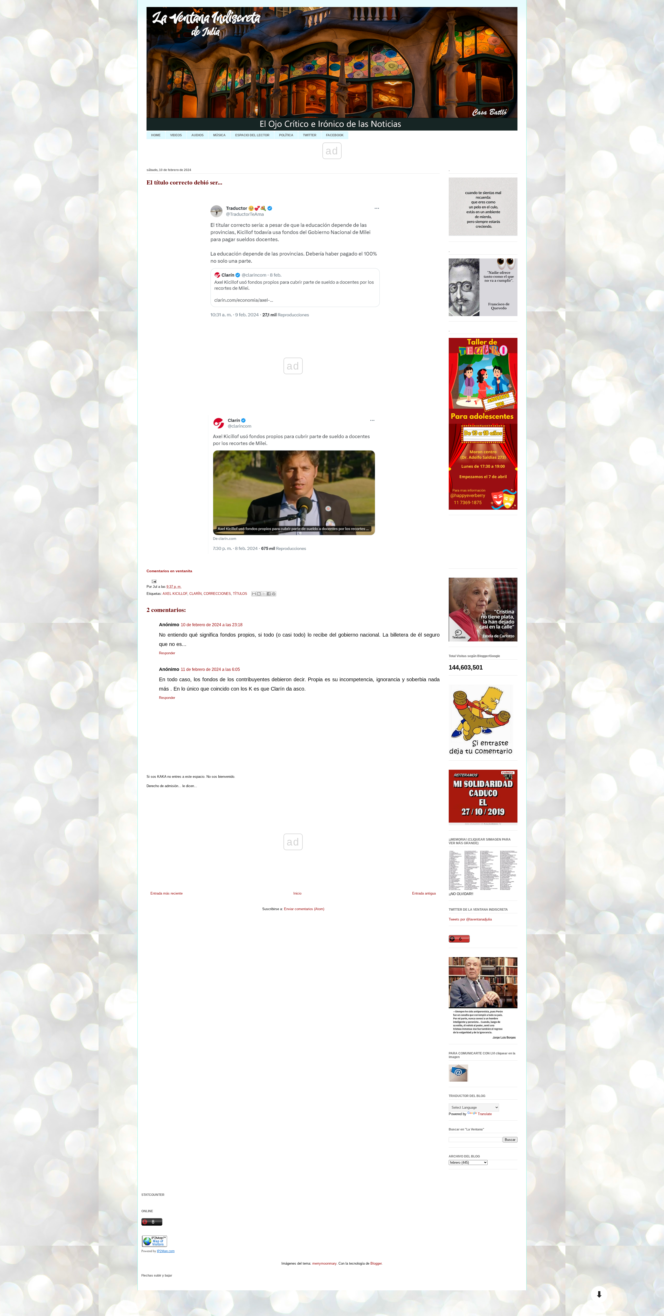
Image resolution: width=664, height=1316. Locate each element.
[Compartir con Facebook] (268, 593)
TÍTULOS (240, 594)
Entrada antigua (424, 893)
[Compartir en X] (263, 593)
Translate (485, 1114)
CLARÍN (195, 594)
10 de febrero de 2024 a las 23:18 (212, 625)
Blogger (376, 1263)
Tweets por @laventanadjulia (470, 919)
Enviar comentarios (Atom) (304, 909)
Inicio (297, 893)
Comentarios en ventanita (169, 571)
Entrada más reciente (166, 893)
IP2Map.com (166, 1251)
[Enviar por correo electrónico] (254, 593)
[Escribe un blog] (258, 593)
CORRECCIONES (217, 594)
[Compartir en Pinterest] (273, 593)
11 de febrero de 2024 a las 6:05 (210, 669)
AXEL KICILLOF (175, 594)
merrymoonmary (324, 1263)
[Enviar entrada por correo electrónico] (153, 581)
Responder (167, 653)
